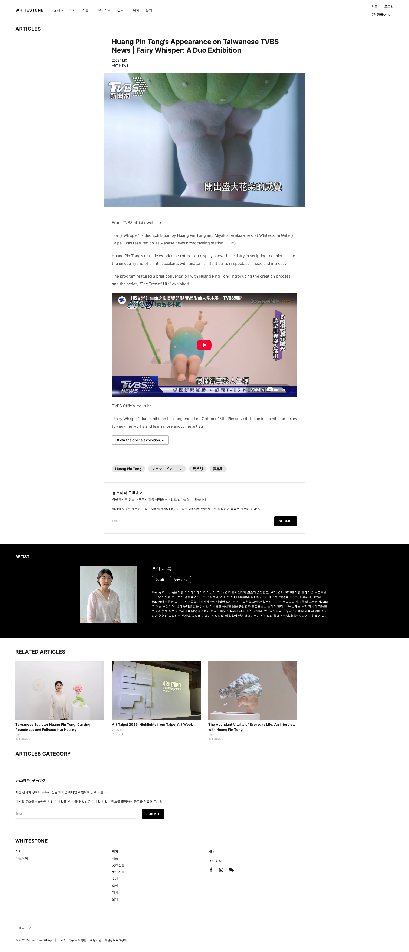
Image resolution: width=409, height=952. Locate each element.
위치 (136, 10)
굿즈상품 (118, 865)
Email (116, 521)
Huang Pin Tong (128, 469)
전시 (18, 851)
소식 (115, 885)
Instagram (221, 869)
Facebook (210, 869)
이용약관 (95, 940)
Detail (160, 579)
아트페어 (21, 858)
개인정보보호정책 (116, 940)
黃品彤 (198, 469)
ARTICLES (28, 29)
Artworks (180, 579)
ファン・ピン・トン (167, 469)
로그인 (389, 6)
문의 (149, 10)
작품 (115, 858)
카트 (374, 6)
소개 (115, 879)
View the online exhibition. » (140, 440)
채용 (212, 851)
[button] (382, 15)
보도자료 (104, 10)
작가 (72, 10)
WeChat (231, 869)
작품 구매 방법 (77, 940)
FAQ (62, 940)
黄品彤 (218, 469)
